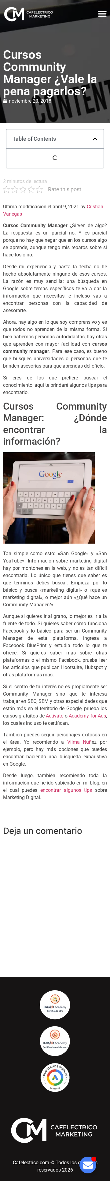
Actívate (54, 716)
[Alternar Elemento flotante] (87, 1165)
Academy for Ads (87, 716)
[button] (95, 138)
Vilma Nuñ (79, 742)
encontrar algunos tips (66, 790)
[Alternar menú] (102, 13)
